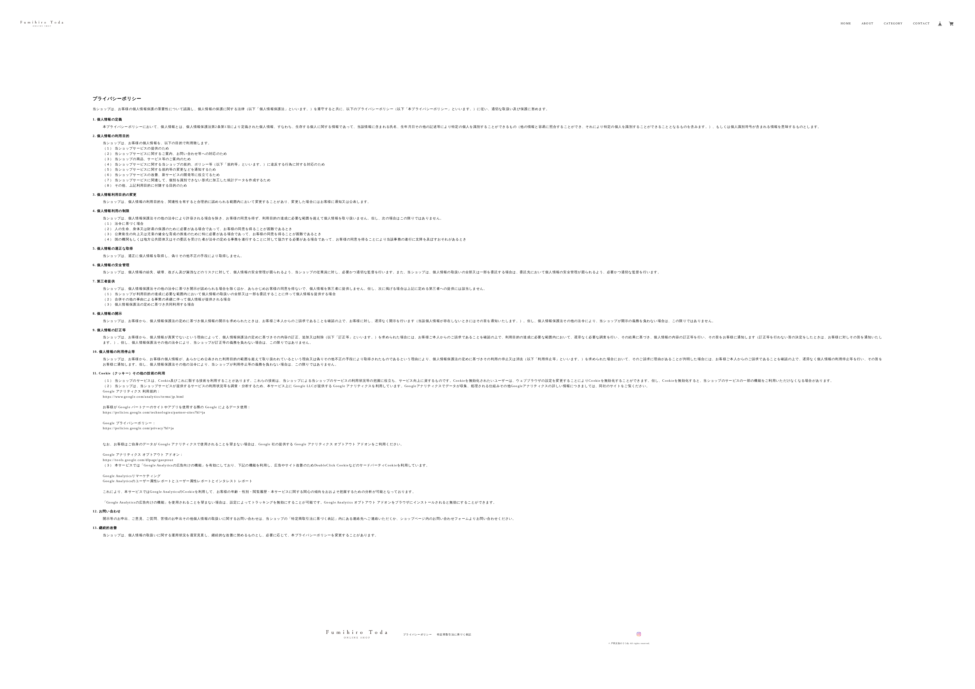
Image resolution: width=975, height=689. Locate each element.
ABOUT (868, 23)
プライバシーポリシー (417, 634)
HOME (846, 23)
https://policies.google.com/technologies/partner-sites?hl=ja (154, 412)
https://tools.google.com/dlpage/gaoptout (138, 460)
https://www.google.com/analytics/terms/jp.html (143, 397)
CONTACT (921, 23)
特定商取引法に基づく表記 (454, 634)
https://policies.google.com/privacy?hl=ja (138, 428)
